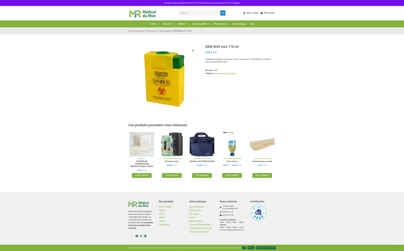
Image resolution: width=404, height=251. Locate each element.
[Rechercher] (222, 13)
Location (162, 221)
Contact (192, 217)
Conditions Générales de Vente (200, 228)
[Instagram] (141, 236)
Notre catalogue (239, 24)
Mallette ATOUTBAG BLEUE (202, 161)
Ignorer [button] (237, 3)
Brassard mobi (172, 161)
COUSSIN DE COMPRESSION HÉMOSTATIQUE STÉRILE (141, 164)
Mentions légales (195, 221)
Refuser (251, 248)
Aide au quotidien (199, 24)
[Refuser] (400, 248)
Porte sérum (232, 161)
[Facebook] (137, 236)
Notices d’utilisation (196, 207)
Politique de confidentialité (199, 232)
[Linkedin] (145, 236)
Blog (252, 24)
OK (244, 248)
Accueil (131, 31)
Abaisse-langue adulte (262, 161)
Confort (153, 24)
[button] (193, 51)
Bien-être (167, 24)
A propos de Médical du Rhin (200, 225)
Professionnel (220, 24)
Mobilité (181, 24)
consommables (164, 31)
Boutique (140, 31)
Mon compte (194, 214)
